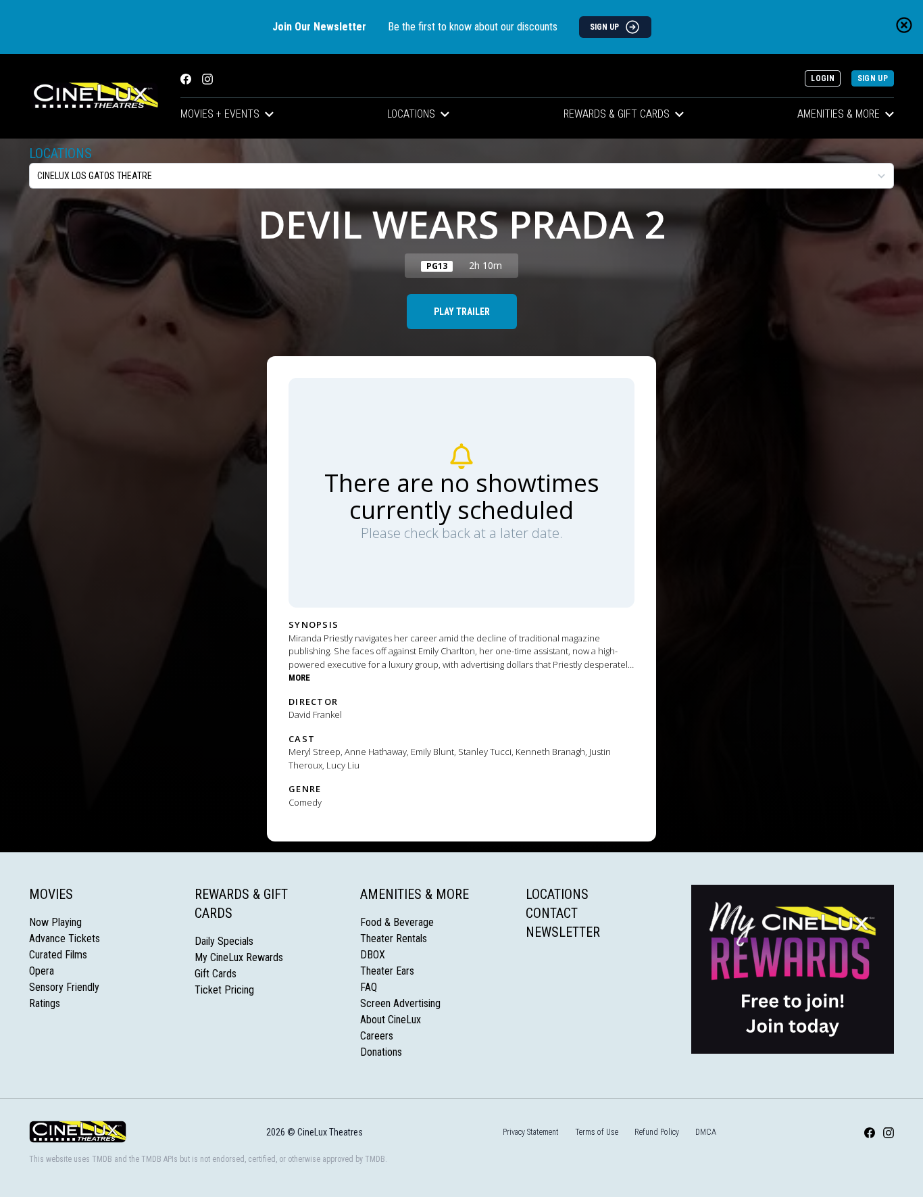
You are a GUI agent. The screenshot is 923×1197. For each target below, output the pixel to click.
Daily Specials (224, 941)
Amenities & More (838, 113)
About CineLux (390, 1019)
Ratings (44, 1003)
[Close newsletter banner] (904, 25)
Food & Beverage (397, 922)
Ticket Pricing (224, 989)
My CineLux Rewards (239, 957)
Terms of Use (596, 1132)
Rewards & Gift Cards (617, 113)
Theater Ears (387, 970)
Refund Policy (656, 1132)
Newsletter (563, 932)
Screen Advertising (400, 1003)
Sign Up (872, 78)
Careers (376, 1035)
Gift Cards (215, 973)
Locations (411, 113)
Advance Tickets (64, 938)
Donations (381, 1052)
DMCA (705, 1132)
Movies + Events (219, 113)
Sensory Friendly (64, 987)
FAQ (368, 987)
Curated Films (58, 954)
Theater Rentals (393, 938)
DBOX (372, 954)
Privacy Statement (531, 1132)
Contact (552, 913)
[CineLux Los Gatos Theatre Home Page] (94, 96)
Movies (51, 894)
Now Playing (55, 922)
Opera (41, 970)
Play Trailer (462, 311)
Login (822, 78)
